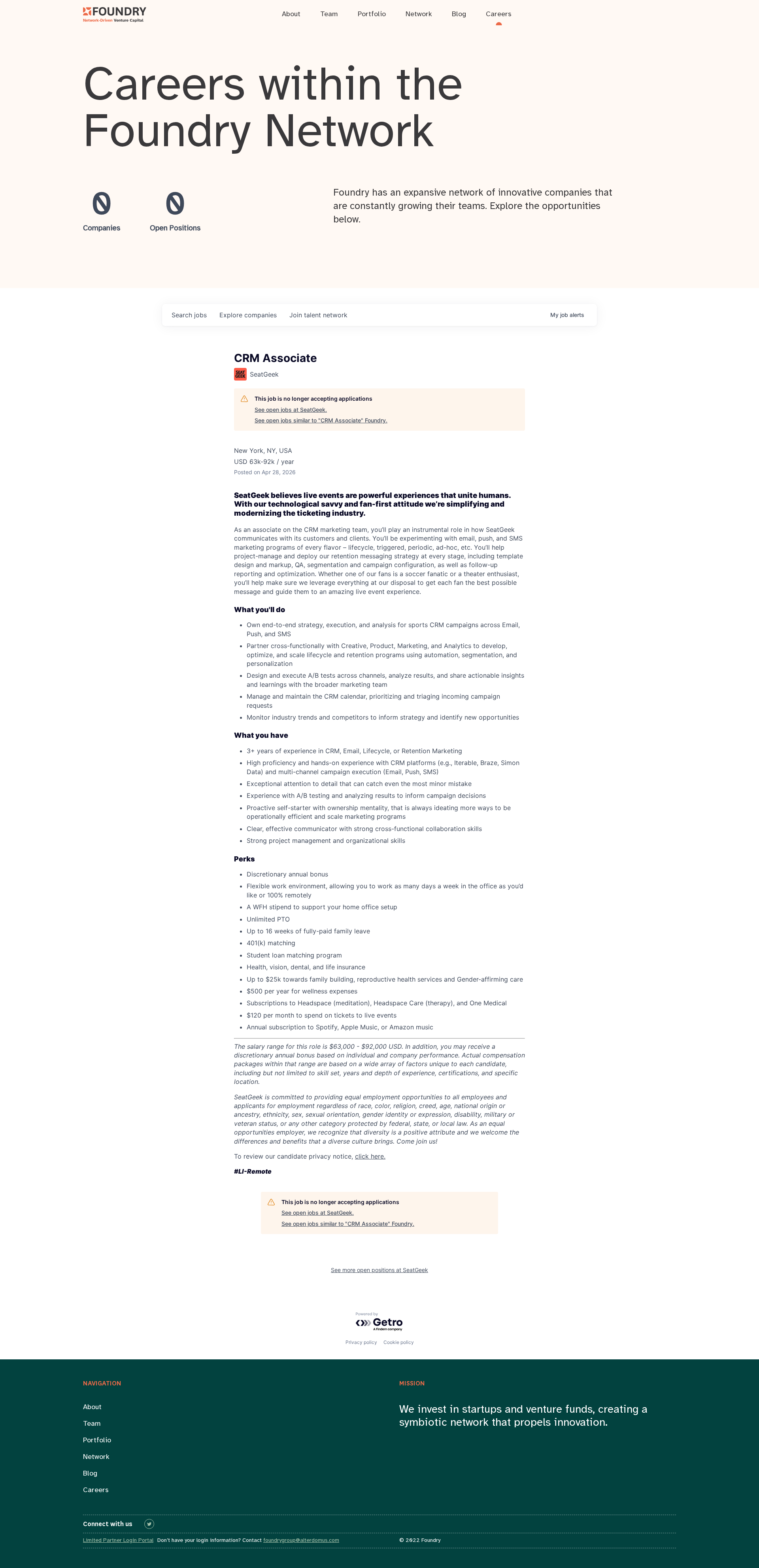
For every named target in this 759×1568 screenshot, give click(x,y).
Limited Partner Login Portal (118, 1541)
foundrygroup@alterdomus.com (301, 1541)
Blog (90, 1474)
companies (248, 315)
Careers (96, 1490)
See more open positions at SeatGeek (379, 1269)
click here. (370, 1156)
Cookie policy (398, 1342)
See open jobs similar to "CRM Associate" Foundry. (321, 420)
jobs (189, 315)
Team (92, 1424)
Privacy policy (361, 1342)
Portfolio (97, 1440)
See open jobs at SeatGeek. (291, 409)
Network (96, 1457)
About (92, 1407)
